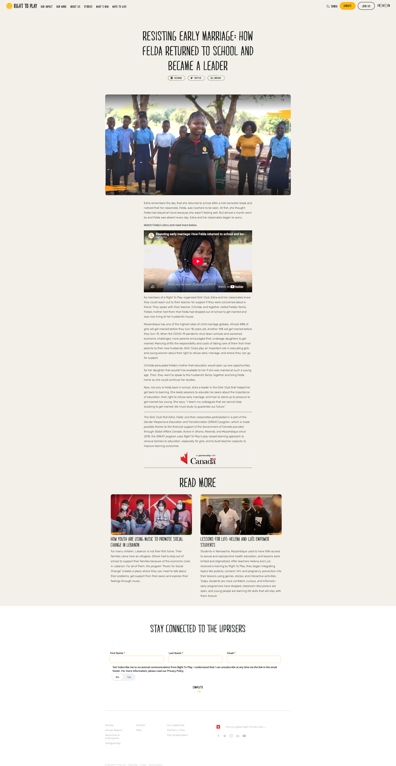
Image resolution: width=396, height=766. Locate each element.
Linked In (237, 735)
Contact (140, 725)
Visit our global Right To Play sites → (246, 726)
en (388, 5)
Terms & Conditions (155, 765)
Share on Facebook (176, 78)
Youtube (244, 735)
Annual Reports (113, 730)
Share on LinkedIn (216, 78)
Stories (88, 6)
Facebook (218, 735)
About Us (75, 6)
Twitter (224, 735)
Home (21, 6)
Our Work (61, 6)
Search (334, 6)
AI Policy (143, 765)
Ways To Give (119, 6)
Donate (109, 725)
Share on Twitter (196, 78)
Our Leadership (175, 725)
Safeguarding (112, 743)
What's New (102, 6)
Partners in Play (176, 730)
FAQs (139, 730)
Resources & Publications (112, 737)
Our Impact (47, 6)
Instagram (231, 735)
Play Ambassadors (177, 735)
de (383, 5)
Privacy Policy (133, 765)
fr (379, 5)
